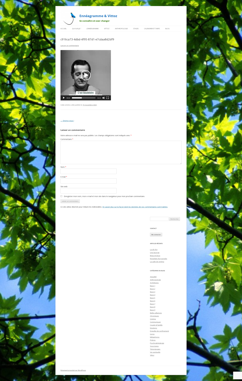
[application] (85, 75)
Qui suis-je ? (76, 29)
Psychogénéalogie (157, 343)
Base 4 (152, 295)
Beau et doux (155, 255)
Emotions (153, 328)
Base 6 (152, 301)
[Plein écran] (107, 98)
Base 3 (152, 292)
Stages (136, 29)
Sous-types (154, 346)
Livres (152, 334)
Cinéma (153, 319)
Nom (63, 167)
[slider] (83, 97)
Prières (153, 340)
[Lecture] (64, 98)
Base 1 (152, 286)
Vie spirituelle (155, 352)
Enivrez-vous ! (67, 120)
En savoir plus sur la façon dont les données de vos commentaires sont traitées (135, 207)
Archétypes (154, 283)
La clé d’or (154, 249)
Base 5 (152, 298)
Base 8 (152, 307)
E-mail (63, 177)
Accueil (63, 29)
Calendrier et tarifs (152, 29)
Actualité (153, 277)
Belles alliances (156, 313)
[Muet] (103, 98)
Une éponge (154, 252)
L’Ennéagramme (92, 29)
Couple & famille (156, 325)
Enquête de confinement (159, 331)
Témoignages (155, 349)
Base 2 (152, 289)
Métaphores (154, 337)
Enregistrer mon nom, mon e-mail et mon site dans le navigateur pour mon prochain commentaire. (104, 196)
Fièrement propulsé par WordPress (73, 370)
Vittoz (106, 29)
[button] (86, 75)
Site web (63, 186)
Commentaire (66, 139)
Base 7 (152, 304)
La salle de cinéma (157, 261)
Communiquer (155, 322)
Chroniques (154, 316)
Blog (167, 29)
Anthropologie (121, 29)
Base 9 (152, 310)
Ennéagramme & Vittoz (98, 16)
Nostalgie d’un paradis (158, 258)
